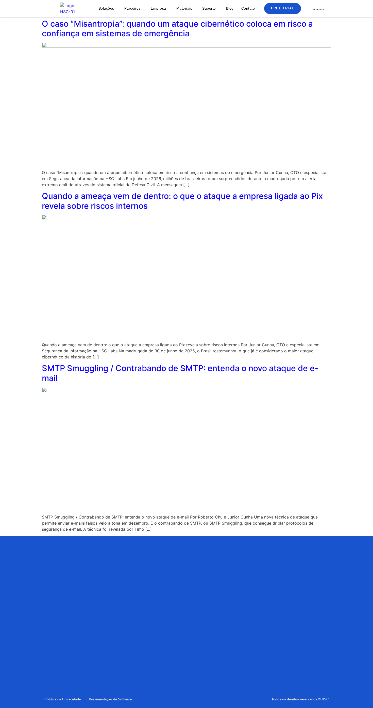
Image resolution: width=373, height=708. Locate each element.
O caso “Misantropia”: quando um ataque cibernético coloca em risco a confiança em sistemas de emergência (177, 28)
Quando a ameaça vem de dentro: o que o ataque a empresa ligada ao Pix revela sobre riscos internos (182, 201)
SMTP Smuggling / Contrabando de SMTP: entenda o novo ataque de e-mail (180, 373)
